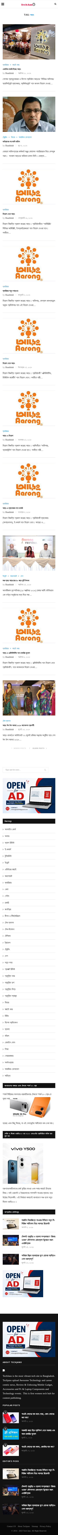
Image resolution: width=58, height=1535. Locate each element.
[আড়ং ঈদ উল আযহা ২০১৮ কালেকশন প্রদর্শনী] (29, 698)
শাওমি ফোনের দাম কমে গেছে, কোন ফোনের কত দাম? (38, 1416)
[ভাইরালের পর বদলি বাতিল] (29, 114)
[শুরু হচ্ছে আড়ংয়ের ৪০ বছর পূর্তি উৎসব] (29, 553)
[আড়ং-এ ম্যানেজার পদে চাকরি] (29, 480)
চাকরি (7, 902)
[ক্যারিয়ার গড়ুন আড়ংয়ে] (29, 263)
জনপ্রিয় (8, 909)
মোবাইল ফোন (10, 1042)
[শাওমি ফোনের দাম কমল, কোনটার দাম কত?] (11, 1450)
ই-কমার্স (8, 849)
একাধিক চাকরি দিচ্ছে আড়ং (12, 69)
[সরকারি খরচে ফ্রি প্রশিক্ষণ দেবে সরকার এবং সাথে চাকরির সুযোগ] (11, 1434)
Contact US (11, 1526)
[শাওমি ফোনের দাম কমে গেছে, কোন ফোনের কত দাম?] (11, 1417)
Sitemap (35, 1526)
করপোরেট (13, 576)
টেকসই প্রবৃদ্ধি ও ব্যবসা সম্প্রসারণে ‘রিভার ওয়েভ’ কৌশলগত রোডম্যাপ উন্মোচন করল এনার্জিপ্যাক (38, 1240)
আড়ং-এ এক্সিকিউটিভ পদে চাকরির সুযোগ (16, 653)
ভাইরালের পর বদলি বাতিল (11, 141)
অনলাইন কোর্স (10, 829)
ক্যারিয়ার (6, 65)
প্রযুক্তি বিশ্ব (10, 989)
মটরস (7, 1035)
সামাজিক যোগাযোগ (25, 137)
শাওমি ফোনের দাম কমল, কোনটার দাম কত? (38, 1446)
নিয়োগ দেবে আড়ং (9, 214)
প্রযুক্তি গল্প (9, 982)
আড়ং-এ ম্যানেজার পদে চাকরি (13, 508)
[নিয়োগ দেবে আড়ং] (29, 186)
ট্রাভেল (7, 942)
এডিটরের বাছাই (10, 869)
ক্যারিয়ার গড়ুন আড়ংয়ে (10, 291)
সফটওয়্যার (9, 1062)
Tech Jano (27, 1531)
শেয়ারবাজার (9, 1055)
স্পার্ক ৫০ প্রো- (43, 1094)
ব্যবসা (7, 1029)
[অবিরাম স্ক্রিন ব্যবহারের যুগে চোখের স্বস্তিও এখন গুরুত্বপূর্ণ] (11, 1259)
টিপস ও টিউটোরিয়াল (12, 916)
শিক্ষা (6, 1049)
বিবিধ (7, 1016)
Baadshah (9, 73)
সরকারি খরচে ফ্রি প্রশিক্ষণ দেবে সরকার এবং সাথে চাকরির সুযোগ (38, 1432)
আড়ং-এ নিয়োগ (8, 436)
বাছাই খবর (15, 65)
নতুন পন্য (8, 962)
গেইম (7, 896)
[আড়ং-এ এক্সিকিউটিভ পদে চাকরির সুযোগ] (29, 625)
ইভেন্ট (4, 576)
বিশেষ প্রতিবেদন (11, 1022)
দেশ (22, 576)
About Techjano (24, 1526)
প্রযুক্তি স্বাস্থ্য (11, 996)
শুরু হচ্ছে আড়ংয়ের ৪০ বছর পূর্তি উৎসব (16, 580)
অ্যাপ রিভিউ (9, 842)
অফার (7, 836)
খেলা (6, 889)
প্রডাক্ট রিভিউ (10, 969)
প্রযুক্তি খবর (10, 976)
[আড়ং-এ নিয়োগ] (29, 408)
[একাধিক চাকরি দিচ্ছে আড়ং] (29, 41)
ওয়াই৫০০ (11, 1201)
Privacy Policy (45, 1526)
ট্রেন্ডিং (5, 137)
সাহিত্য (7, 1075)
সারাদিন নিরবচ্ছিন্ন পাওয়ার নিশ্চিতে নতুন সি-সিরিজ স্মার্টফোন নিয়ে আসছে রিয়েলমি (38, 1222)
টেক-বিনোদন (9, 929)
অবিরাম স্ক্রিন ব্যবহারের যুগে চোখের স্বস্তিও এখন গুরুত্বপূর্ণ (38, 1257)
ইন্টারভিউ (8, 856)
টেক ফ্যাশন (7, 721)
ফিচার (13, 137)
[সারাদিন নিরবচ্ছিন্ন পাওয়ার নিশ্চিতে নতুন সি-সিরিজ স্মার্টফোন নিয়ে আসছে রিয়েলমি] (11, 1224)
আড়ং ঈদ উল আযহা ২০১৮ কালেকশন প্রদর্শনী (18, 725)
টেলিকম (8, 936)
